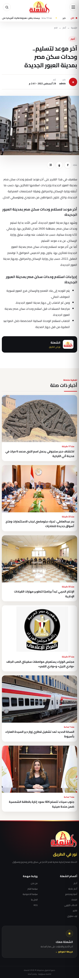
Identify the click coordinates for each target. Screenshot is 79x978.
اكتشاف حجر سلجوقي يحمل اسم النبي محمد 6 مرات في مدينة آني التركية (39, 454)
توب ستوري (72, 916)
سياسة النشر (33, 889)
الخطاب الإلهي (70, 905)
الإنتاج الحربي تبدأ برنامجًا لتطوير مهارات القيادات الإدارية (44, 594)
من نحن (34, 883)
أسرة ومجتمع (71, 894)
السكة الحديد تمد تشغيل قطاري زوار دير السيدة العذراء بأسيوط (39, 734)
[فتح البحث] (7, 7)
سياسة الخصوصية (30, 894)
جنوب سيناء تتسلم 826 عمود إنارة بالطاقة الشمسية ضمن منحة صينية (41, 804)
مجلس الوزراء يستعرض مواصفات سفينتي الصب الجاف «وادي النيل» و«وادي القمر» (40, 664)
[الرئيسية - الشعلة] (39, 7)
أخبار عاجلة (72, 889)
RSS (36, 905)
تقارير (75, 911)
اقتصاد (74, 900)
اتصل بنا (34, 900)
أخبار (64, 28)
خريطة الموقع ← (64, 952)
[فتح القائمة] (73, 7)
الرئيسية (74, 28)
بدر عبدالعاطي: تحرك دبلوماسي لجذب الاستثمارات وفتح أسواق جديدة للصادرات (40, 524)
